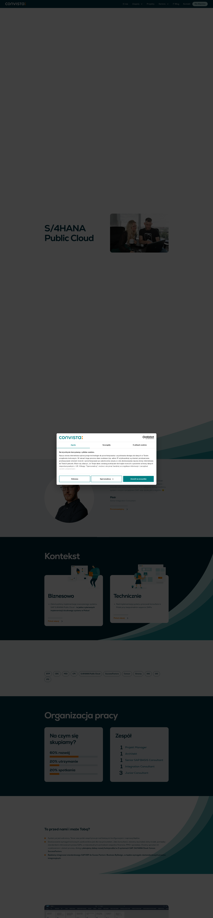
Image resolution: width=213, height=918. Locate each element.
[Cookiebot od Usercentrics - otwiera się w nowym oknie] (144, 437)
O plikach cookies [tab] (140, 445)
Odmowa (74, 479)
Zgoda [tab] (73, 445)
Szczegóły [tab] (107, 445)
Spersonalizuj (105, 479)
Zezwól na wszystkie (138, 479)
